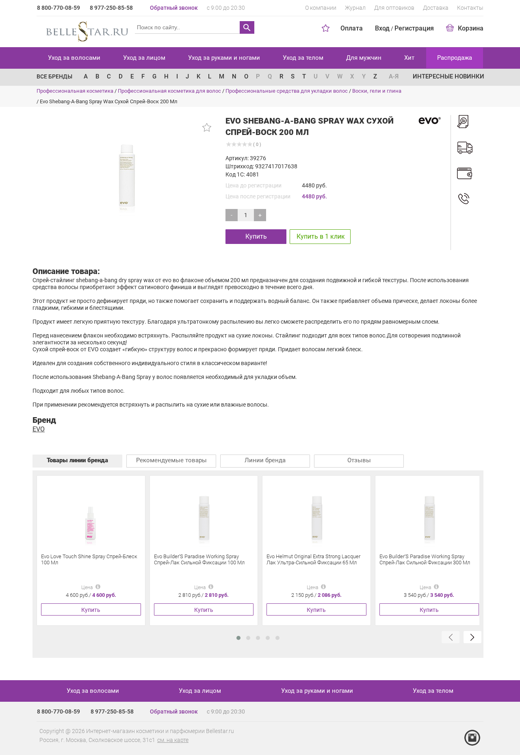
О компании (320, 7)
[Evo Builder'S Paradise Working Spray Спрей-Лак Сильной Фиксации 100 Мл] (203, 513)
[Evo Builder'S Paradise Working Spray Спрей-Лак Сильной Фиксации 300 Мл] (429, 513)
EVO (38, 429)
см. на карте (172, 740)
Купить (256, 236)
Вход (382, 28)
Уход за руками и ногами (224, 57)
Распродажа (454, 57)
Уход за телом (303, 57)
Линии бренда (265, 460)
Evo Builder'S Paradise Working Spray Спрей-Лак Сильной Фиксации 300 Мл (424, 559)
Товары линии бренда (77, 460)
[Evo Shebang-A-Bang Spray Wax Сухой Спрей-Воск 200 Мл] (126, 166)
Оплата (351, 28)
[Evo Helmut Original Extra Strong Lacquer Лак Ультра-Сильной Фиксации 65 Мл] (316, 513)
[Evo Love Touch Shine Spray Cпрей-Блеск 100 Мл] (91, 513)
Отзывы (359, 460)
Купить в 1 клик (321, 236)
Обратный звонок (174, 7)
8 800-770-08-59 (58, 7)
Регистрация (414, 28)
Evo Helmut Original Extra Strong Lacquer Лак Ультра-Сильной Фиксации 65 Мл (313, 559)
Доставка (435, 7)
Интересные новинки (448, 76)
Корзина (470, 28)
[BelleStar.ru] (85, 30)
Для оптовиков (394, 7)
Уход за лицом (144, 57)
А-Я (394, 76)
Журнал (355, 7)
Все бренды (54, 76)
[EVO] (428, 120)
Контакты (470, 7)
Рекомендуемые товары (171, 460)
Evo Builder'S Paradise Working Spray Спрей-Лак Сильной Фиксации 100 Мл (199, 559)
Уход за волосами (74, 57)
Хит (409, 57)
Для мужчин (363, 57)
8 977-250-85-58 (111, 7)
